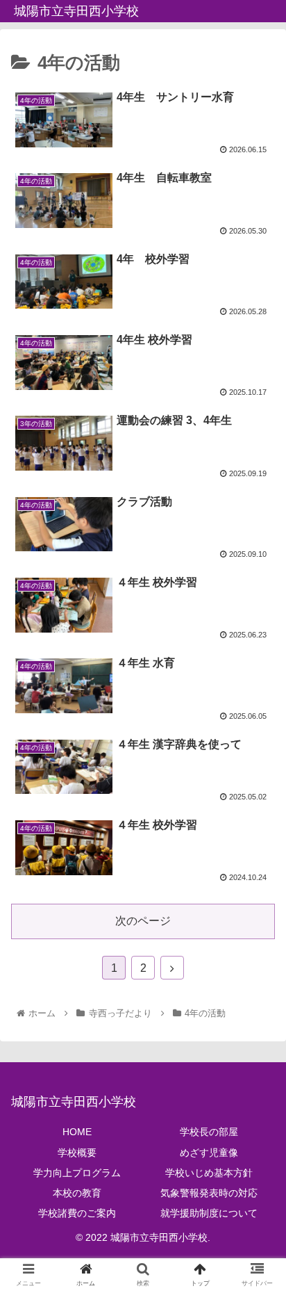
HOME (77, 1131)
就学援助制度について (209, 1213)
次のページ (143, 921)
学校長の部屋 (209, 1131)
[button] (257, 1164)
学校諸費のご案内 (77, 1213)
